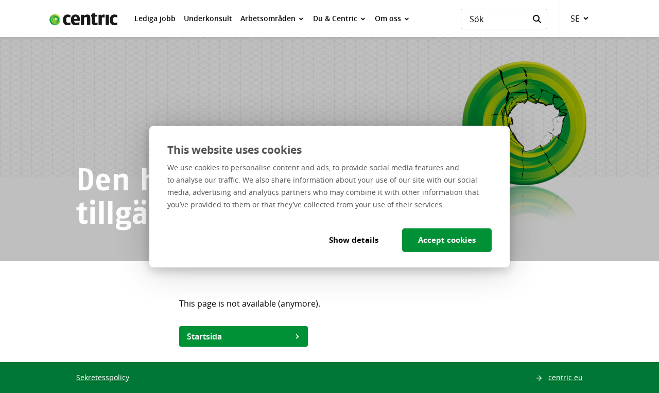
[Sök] (537, 19)
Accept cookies (447, 239)
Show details (353, 239)
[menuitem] (155, 18)
